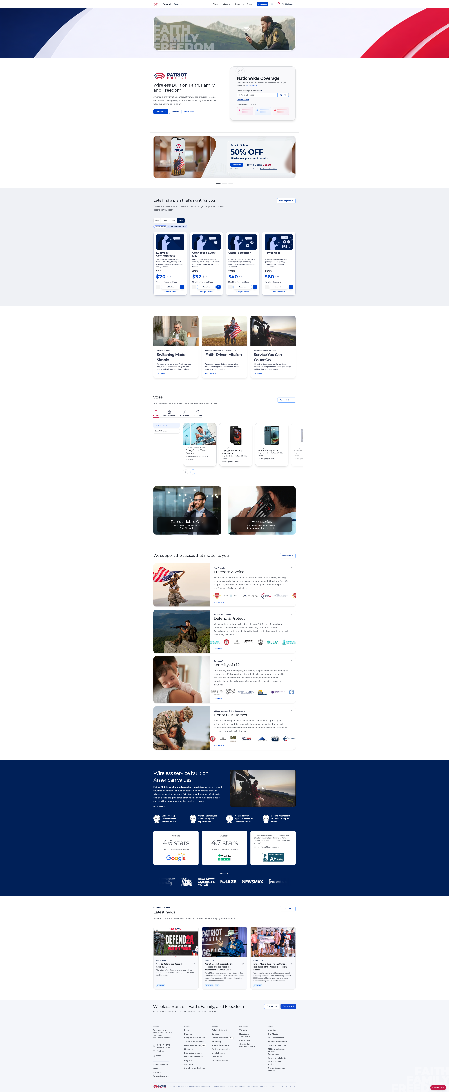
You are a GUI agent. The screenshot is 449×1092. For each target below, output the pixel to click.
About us (272, 1030)
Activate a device (220, 1060)
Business (178, 4)
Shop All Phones (161, 431)
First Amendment (276, 1038)
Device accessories (193, 1056)
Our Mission (189, 112)
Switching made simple (194, 1068)
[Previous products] (185, 471)
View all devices (285, 400)
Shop (215, 4)
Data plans (217, 1056)
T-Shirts (243, 1030)
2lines (164, 220)
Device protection (194, 1045)
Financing (188, 1049)
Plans (186, 1030)
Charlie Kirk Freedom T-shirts (247, 1045)
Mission (226, 4)
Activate (175, 112)
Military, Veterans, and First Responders (276, 1051)
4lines (181, 220)
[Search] (272, 4)
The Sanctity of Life (277, 1045)
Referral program (161, 1076)
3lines (172, 220)
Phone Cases (245, 1040)
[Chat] (166, 1056)
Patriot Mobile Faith (277, 1058)
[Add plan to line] (182, 287)
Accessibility (206, 1086)
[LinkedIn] (286, 1086)
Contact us (271, 1006)
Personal (167, 4)
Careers (157, 1072)
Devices (188, 1034)
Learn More (286, 556)
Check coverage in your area (249, 91)
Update (283, 95)
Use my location (243, 99)
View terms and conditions (268, 169)
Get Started (262, 4)
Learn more (251, 85)
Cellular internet (219, 1030)
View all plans (285, 201)
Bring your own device (194, 1038)
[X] (282, 1086)
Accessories (184, 415)
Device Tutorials (160, 1065)
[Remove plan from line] (158, 287)
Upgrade (188, 1060)
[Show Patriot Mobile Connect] (230, 183)
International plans (193, 1053)
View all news (287, 909)
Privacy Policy (232, 1086)
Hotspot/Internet (169, 415)
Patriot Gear (198, 415)
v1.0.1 (272, 1086)
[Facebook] (291, 1086)
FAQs (155, 1068)
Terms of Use (244, 1086)
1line (157, 220)
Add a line (170, 287)
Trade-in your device (194, 1041)
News (249, 4)
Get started (288, 1006)
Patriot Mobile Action (274, 1063)
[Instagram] (295, 1086)
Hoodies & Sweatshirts (244, 1035)
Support (238, 4)
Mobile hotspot (218, 1053)
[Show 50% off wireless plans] (218, 183)
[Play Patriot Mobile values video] (262, 788)
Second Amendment (277, 1041)
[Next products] (192, 471)
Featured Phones (161, 425)
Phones (156, 415)
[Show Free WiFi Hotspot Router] (224, 183)
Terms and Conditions (258, 1086)
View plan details (170, 292)
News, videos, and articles (276, 1069)
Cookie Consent (219, 1086)
